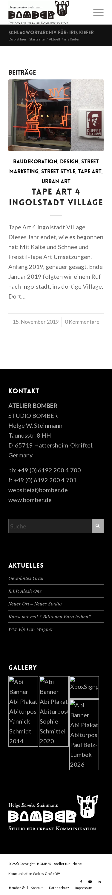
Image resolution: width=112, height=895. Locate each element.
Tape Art (90, 172)
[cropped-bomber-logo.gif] (46, 12)
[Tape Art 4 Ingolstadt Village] (56, 115)
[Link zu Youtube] (90, 881)
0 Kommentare (82, 321)
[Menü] (95, 12)
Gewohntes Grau (26, 578)
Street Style (58, 172)
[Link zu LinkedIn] (99, 881)
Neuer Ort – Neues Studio (35, 603)
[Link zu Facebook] (81, 881)
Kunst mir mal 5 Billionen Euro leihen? (49, 616)
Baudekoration (35, 162)
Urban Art (56, 182)
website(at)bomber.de (38, 489)
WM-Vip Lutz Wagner (30, 629)
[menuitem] (95, 12)
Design (69, 162)
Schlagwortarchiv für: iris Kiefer (51, 33)
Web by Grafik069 (46, 874)
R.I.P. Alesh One (25, 590)
